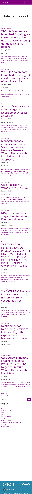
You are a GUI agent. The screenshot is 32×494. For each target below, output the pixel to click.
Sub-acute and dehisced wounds (11, 422)
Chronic (3, 409)
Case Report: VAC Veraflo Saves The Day (14, 186)
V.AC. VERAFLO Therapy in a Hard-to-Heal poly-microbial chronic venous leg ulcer (15, 296)
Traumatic (4, 424)
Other (3, 418)
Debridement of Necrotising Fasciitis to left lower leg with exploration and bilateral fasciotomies (14, 332)
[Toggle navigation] (26, 2)
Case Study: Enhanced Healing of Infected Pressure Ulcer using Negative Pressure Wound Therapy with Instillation (14, 365)
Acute (3, 407)
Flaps (2, 413)
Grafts (3, 415)
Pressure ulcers (6, 242)
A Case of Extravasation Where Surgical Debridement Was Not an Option (15, 111)
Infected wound (6, 29)
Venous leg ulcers (6, 289)
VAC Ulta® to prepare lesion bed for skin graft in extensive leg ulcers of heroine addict (15, 76)
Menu (5, 2)
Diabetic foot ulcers (7, 411)
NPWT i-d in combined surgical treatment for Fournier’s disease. (14, 216)
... (1, 348)
